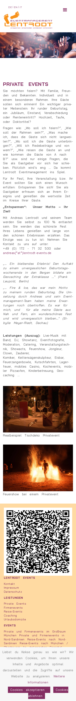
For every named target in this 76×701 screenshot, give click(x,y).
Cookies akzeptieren (29, 690)
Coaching (10, 615)
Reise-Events (13, 611)
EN (15, 7)
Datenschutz (13, 591)
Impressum (11, 587)
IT (21, 7)
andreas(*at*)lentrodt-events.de (27, 253)
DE (10, 7)
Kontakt (9, 583)
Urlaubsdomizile (15, 619)
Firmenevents (13, 607)
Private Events (15, 603)
